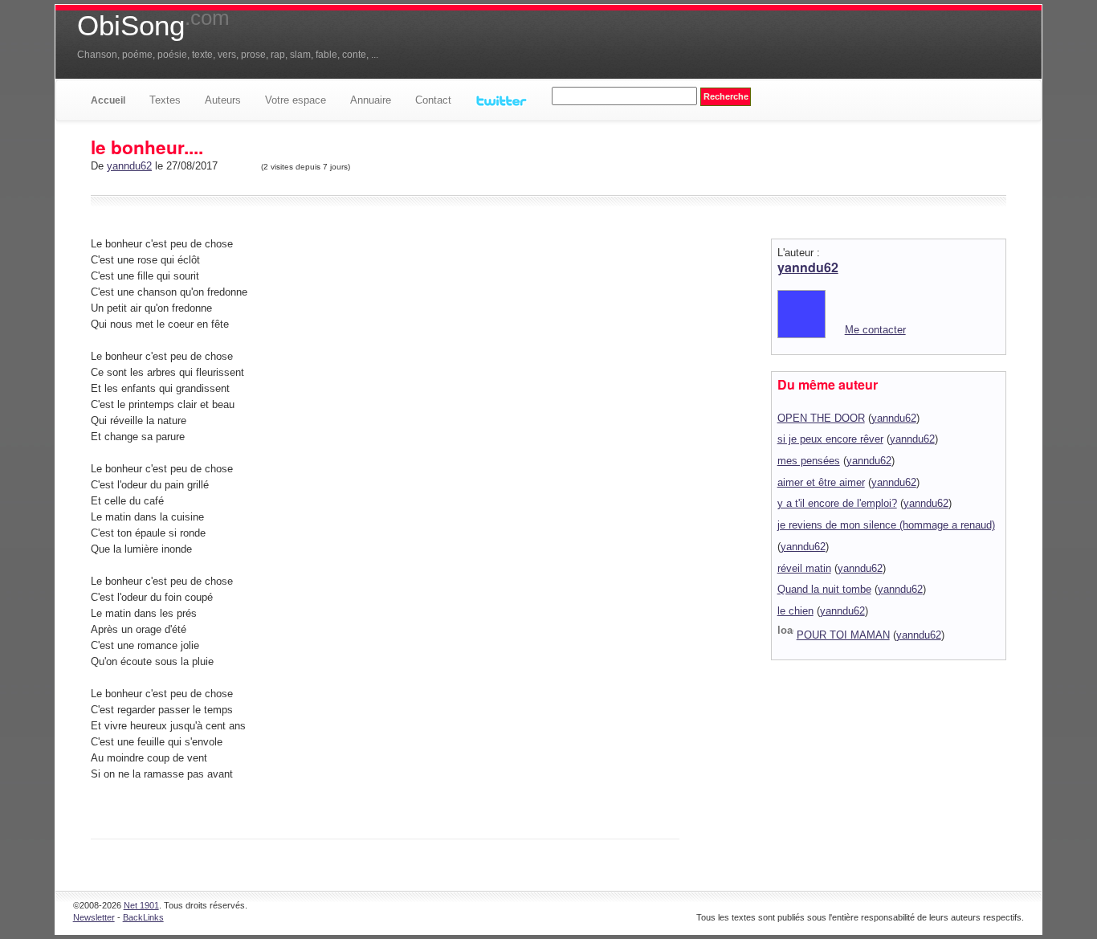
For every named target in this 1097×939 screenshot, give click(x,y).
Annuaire (370, 100)
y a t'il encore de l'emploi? (837, 503)
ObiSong (153, 25)
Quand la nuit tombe (824, 589)
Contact (433, 100)
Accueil (108, 100)
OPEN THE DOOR (821, 418)
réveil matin (804, 568)
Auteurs (223, 100)
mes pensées (808, 461)
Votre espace (295, 100)
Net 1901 (141, 905)
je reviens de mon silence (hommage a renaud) (886, 525)
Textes (165, 100)
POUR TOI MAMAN (843, 635)
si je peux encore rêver (830, 439)
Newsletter (94, 917)
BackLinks (143, 917)
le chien (795, 611)
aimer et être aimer (821, 482)
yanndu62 (129, 166)
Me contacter (875, 330)
